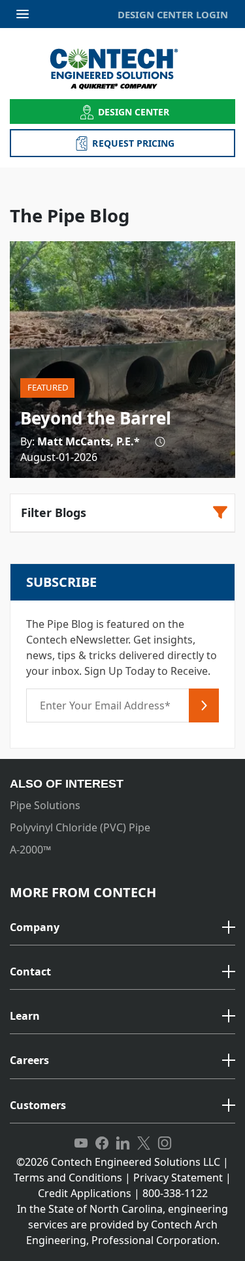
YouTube (81, 1143)
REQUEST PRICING (133, 143)
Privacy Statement (178, 1177)
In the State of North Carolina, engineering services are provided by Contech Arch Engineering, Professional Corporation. (122, 1224)
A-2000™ (30, 849)
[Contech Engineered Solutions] (122, 68)
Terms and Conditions (68, 1177)
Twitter (144, 1143)
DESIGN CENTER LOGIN (173, 14)
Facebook (102, 1143)
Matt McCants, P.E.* (88, 441)
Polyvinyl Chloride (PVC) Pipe (80, 827)
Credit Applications (84, 1193)
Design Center (134, 112)
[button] (122, 928)
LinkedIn (123, 1143)
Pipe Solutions (45, 805)
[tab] (122, 928)
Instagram (164, 1143)
